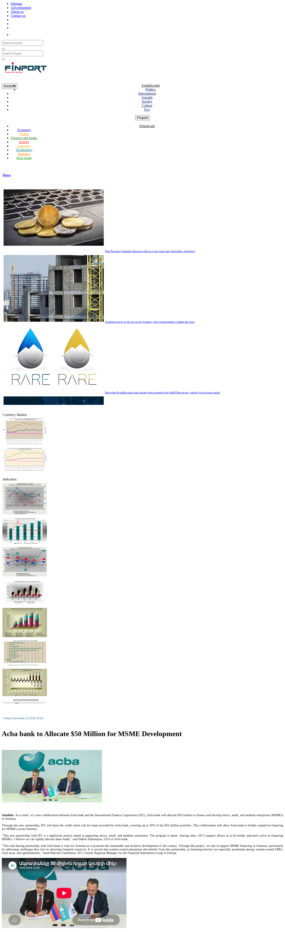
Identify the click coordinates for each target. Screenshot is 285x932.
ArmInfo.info (150, 85)
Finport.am (147, 126)
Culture (147, 105)
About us (17, 12)
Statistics (24, 154)
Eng (38, 34)
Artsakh (147, 97)
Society (147, 101)
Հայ (19, 34)
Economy (24, 130)
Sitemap (16, 4)
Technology (24, 150)
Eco (147, 109)
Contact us (18, 16)
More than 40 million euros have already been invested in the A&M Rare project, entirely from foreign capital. (162, 392)
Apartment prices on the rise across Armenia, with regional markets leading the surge (150, 321)
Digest (24, 134)
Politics (150, 89)
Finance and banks (24, 138)
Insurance (24, 146)
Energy (24, 142)
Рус (29, 34)
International (147, 93)
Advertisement (21, 8)
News (6, 175)
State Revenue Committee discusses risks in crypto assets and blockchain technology (150, 251)
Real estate (24, 158)
